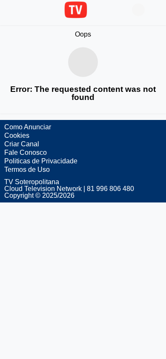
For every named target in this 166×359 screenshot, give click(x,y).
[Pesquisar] (155, 9)
